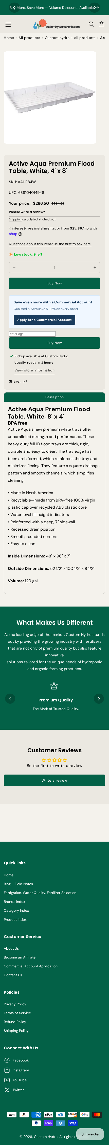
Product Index (15, 919)
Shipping (15, 219)
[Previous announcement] (14, 8)
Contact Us (13, 975)
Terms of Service (17, 1013)
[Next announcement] (94, 8)
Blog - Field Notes (18, 884)
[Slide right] (99, 699)
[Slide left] (10, 699)
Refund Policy (15, 1021)
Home (8, 875)
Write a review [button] (54, 780)
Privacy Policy (15, 1004)
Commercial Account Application (31, 966)
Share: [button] (15, 381)
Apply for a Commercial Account (44, 320)
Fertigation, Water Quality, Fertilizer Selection (40, 892)
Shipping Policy (16, 1030)
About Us (11, 948)
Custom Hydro (46, 1136)
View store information (34, 370)
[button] (8, 24)
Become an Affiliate (19, 957)
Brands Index (14, 901)
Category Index (16, 910)
